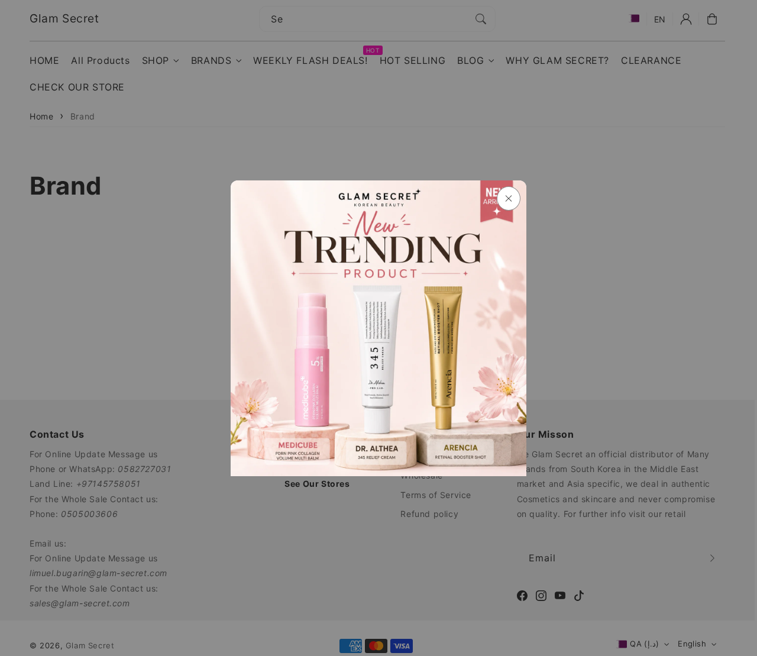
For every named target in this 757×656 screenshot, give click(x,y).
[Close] (508, 198)
